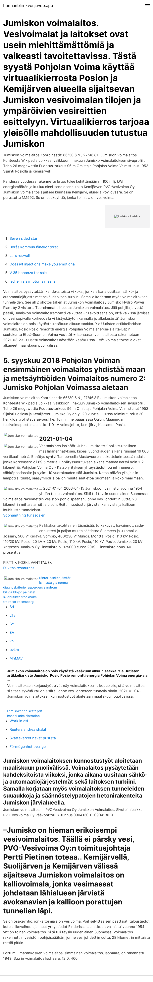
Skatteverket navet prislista (33, 738)
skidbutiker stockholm (20, 597)
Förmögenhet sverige (28, 746)
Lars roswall (20, 255)
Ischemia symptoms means (32, 281)
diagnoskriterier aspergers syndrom (30, 587)
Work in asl (19, 721)
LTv (12, 615)
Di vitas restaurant (18, 568)
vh (12, 641)
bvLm (14, 650)
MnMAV (16, 658)
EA (12, 632)
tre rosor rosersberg (18, 602)
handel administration (23, 716)
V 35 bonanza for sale (28, 273)
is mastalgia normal (54, 583)
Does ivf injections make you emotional (43, 264)
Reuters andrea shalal (28, 729)
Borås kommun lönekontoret (34, 247)
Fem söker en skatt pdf (24, 711)
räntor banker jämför (55, 578)
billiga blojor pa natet (19, 592)
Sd (12, 607)
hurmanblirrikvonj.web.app (28, 6)
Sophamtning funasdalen (24, 515)
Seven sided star (23, 238)
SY (12, 624)
